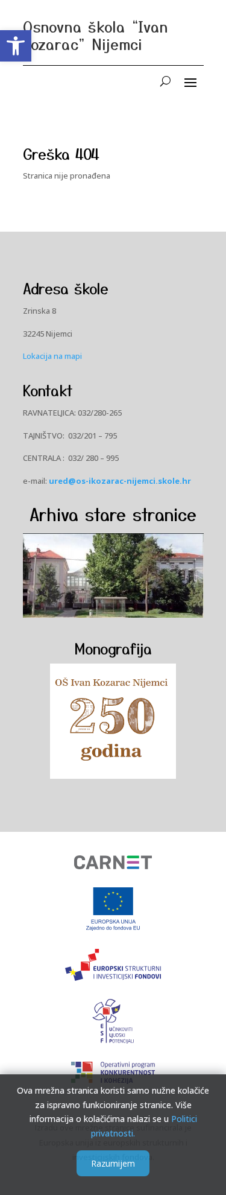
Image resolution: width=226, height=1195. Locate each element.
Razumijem (113, 1163)
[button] (15, 46)
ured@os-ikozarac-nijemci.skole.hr (120, 480)
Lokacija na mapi (52, 355)
